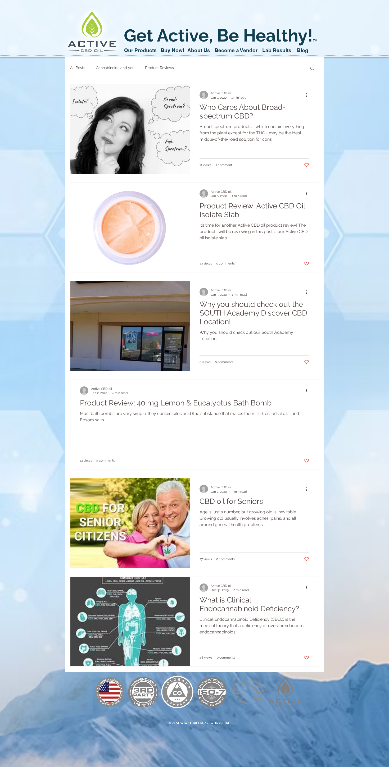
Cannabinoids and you (115, 68)
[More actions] (308, 95)
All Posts (77, 68)
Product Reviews (159, 68)
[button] (312, 68)
